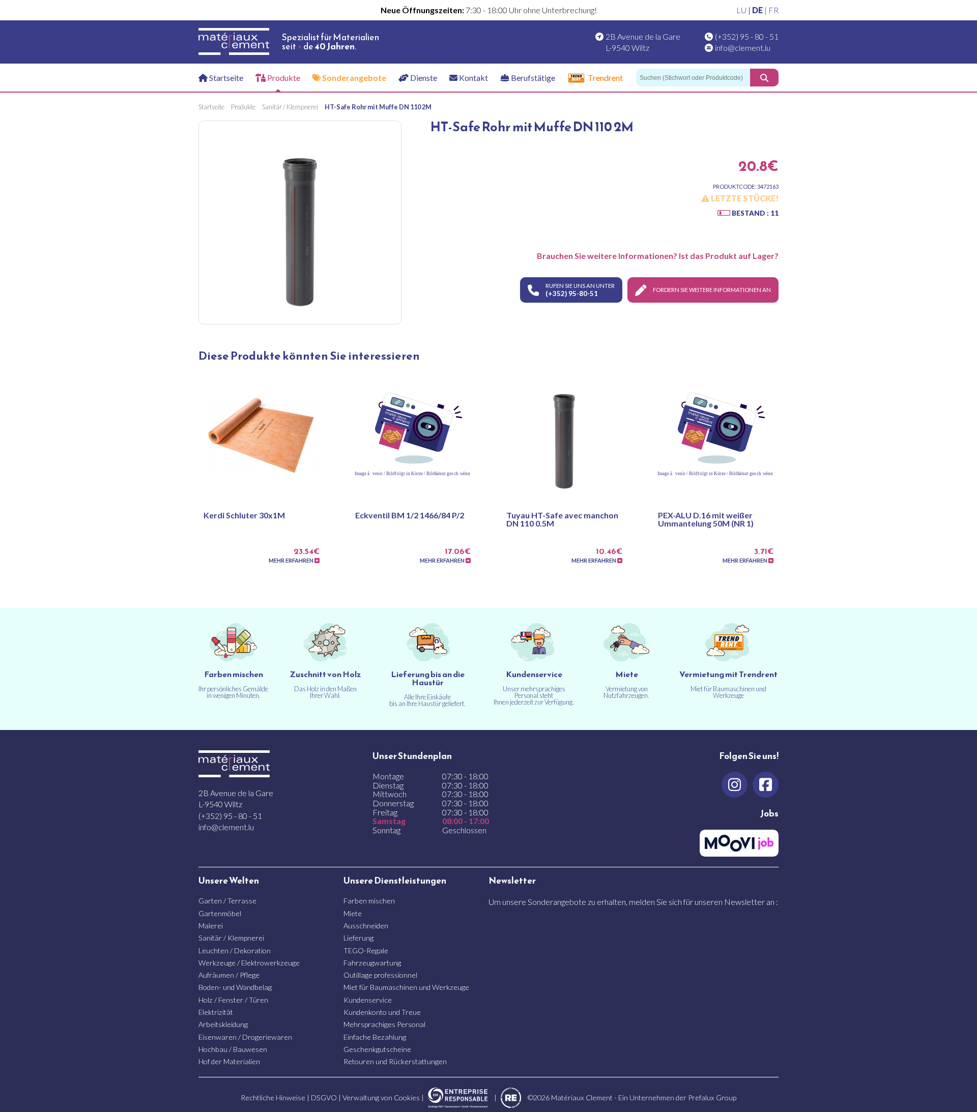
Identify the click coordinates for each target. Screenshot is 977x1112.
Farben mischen (369, 900)
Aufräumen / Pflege (229, 975)
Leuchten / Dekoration (234, 950)
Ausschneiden (365, 925)
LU (741, 10)
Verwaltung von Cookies (381, 1097)
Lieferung (358, 937)
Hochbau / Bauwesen (232, 1049)
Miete (352, 913)
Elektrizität (215, 1012)
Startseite (225, 77)
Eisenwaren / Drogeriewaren (245, 1037)
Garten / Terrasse (227, 900)
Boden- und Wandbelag (235, 987)
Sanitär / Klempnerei (231, 937)
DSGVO (324, 1097)
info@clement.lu (742, 47)
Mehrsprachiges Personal (384, 1024)
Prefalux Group (712, 1097)
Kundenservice (367, 1000)
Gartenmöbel (219, 913)
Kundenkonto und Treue (382, 1012)
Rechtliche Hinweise (273, 1097)
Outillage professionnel (380, 975)
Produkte (283, 77)
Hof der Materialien (229, 1061)
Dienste (423, 77)
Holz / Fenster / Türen (233, 1000)
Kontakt (472, 77)
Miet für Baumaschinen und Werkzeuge (406, 987)
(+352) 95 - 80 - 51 (747, 36)
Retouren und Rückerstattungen (395, 1061)
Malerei (210, 925)
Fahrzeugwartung (372, 962)
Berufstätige (532, 77)
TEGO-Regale (365, 950)
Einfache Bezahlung (374, 1037)
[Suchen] (764, 77)
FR (773, 10)
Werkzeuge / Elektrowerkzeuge (249, 962)
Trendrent (605, 77)
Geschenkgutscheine (377, 1049)
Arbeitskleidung (223, 1024)
